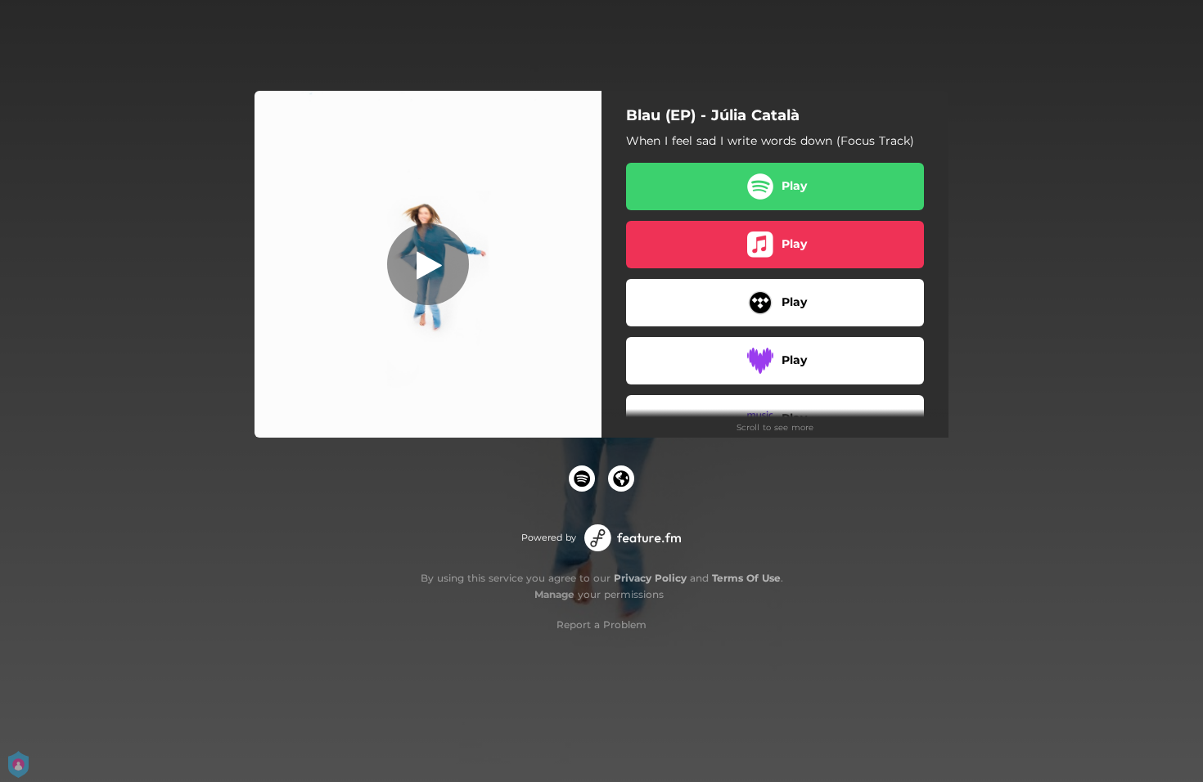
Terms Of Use (746, 578)
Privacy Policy (650, 578)
